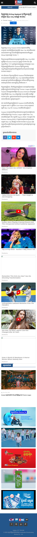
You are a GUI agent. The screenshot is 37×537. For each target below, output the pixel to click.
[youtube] (21, 524)
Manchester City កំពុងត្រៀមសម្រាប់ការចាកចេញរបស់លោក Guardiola (18, 397)
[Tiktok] (25, 524)
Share (14, 23)
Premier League (7, 20)
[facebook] (12, 524)
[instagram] (16, 524)
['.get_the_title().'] (18, 381)
